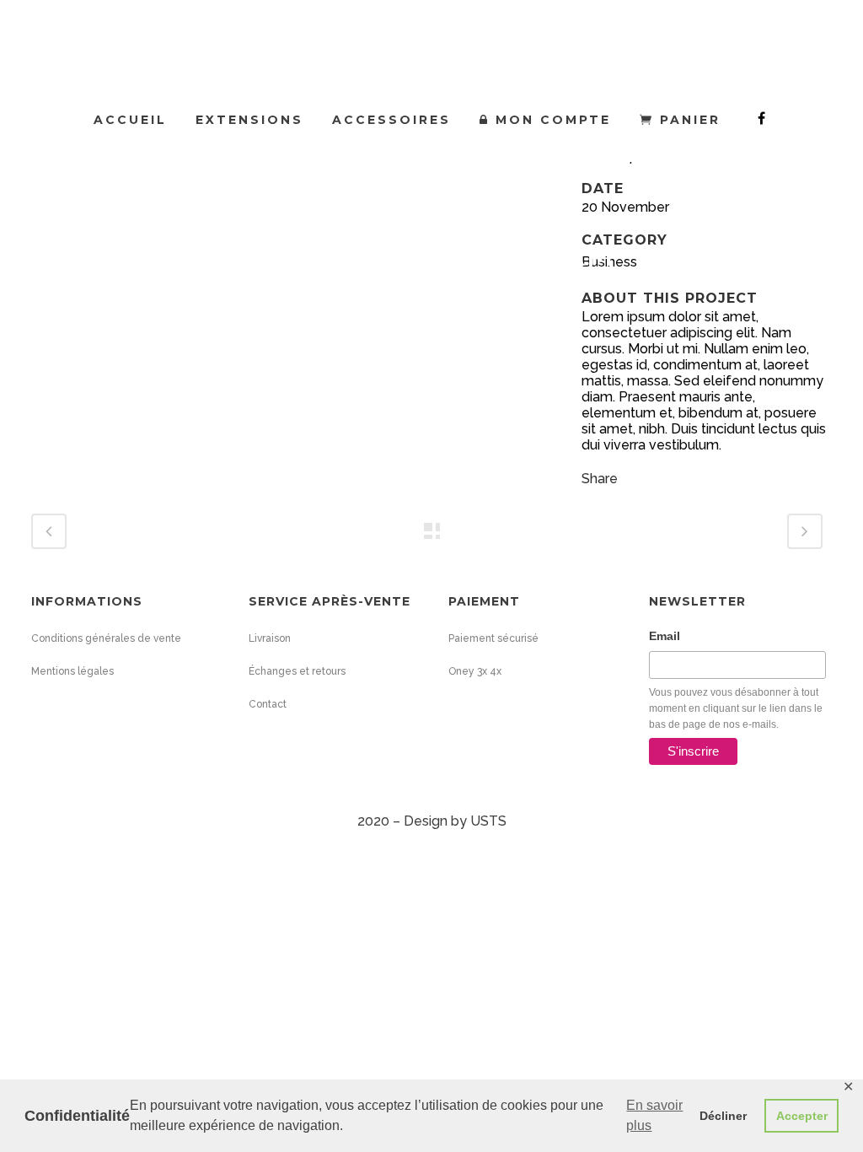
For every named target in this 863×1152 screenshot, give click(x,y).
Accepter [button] (802, 1115)
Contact (268, 704)
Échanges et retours (297, 671)
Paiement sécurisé (493, 638)
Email (664, 636)
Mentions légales (72, 671)
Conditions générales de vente (106, 638)
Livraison (270, 638)
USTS (488, 821)
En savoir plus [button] (654, 1115)
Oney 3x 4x (474, 671)
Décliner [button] (723, 1115)
